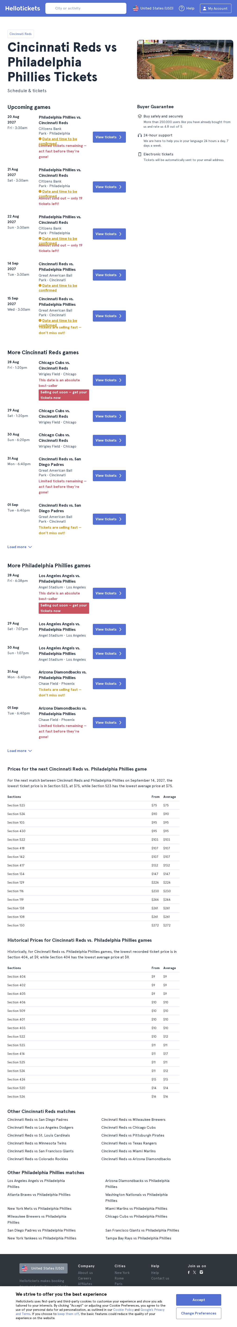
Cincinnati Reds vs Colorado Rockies (37, 1159)
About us (85, 1273)
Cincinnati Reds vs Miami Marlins (128, 1151)
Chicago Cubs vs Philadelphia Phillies (136, 1216)
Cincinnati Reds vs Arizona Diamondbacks (136, 1159)
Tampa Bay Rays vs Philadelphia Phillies (138, 1238)
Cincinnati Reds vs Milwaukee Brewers (133, 1119)
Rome (119, 1278)
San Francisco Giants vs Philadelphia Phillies (142, 1230)
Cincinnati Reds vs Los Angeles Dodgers (40, 1127)
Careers (84, 1278)
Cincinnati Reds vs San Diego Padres (37, 1119)
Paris (118, 1284)
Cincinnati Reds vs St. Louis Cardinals (38, 1135)
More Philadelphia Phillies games (48, 565)
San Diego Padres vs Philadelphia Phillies (41, 1230)
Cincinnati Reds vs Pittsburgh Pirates (132, 1135)
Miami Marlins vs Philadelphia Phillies (136, 1208)
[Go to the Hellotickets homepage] (23, 8)
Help (155, 1273)
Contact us (160, 1278)
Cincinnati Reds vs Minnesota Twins (36, 1143)
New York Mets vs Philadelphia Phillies (39, 1208)
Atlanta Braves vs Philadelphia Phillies (39, 1194)
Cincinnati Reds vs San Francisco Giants (40, 1151)
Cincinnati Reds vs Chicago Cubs (128, 1127)
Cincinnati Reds (20, 34)
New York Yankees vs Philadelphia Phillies (41, 1238)
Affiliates (85, 1284)
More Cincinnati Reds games (43, 352)
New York (122, 1273)
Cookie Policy (123, 1309)
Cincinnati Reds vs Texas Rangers (129, 1143)
